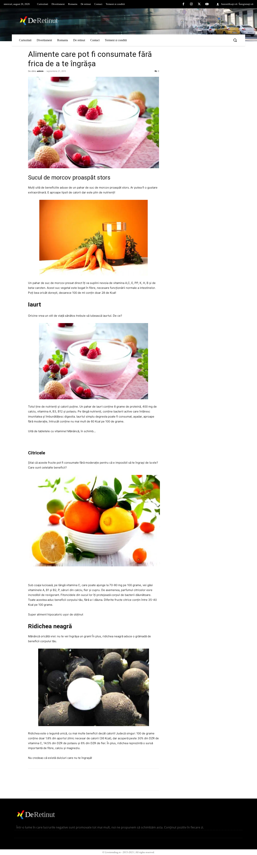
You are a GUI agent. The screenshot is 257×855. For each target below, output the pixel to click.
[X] (199, 4)
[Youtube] (207, 4)
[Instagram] (191, 4)
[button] (235, 40)
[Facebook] (184, 4)
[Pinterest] (49, 783)
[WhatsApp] (58, 783)
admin (40, 71)
